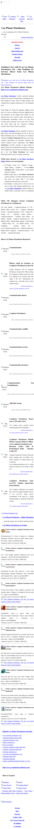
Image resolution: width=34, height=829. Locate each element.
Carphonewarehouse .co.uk (10, 740)
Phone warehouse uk (9, 742)
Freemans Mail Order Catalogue (12, 791)
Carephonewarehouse (9, 759)
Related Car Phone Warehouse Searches (17, 731)
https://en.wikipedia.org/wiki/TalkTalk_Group (21, 409)
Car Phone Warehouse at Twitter (15, 525)
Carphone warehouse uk (10, 752)
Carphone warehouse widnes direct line (14, 747)
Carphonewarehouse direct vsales (12, 738)
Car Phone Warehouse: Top (10, 513)
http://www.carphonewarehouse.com (14, 90)
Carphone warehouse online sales (12, 749)
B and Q (17, 48)
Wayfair (17, 808)
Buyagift (17, 57)
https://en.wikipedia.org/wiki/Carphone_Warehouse (22, 319)
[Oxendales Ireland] (22, 785)
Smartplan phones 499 (9, 756)
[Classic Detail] (6, 788)
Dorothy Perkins (17, 54)
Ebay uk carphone (8, 745)
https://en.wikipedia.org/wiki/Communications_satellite (20, 337)
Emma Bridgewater (17, 51)
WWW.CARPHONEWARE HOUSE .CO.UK (16, 761)
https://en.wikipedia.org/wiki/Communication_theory (20, 304)
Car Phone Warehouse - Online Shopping (18, 517)
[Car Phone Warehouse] (18, 37)
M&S (17, 811)
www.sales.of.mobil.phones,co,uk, (12, 754)
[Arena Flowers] (6, 785)
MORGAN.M (17, 60)
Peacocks (17, 814)
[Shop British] (4, 19)
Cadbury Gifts (17, 817)
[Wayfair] (19, 782)
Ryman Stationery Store (8, 793)
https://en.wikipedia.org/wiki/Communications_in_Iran (20, 355)
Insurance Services (17, 42)
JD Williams (17, 823)
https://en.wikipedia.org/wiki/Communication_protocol (20, 373)
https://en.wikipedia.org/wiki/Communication (21, 254)
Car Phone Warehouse (8, 96)
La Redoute (17, 826)
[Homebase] (5, 782)
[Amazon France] (21, 788)
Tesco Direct (28, 791)
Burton (17, 45)
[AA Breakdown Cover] (6, 801)
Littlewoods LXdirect (22, 793)
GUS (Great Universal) (17, 820)
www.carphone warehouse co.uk (12, 735)
